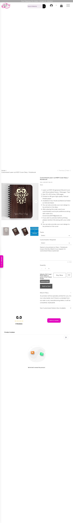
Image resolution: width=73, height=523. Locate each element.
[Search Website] (44, 6)
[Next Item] (36, 201)
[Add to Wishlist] (69, 275)
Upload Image (45, 281)
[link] (61, 5)
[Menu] (68, 5)
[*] (50, 5)
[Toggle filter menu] (66, 337)
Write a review (54, 320)
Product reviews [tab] (9, 332)
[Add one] (49, 268)
